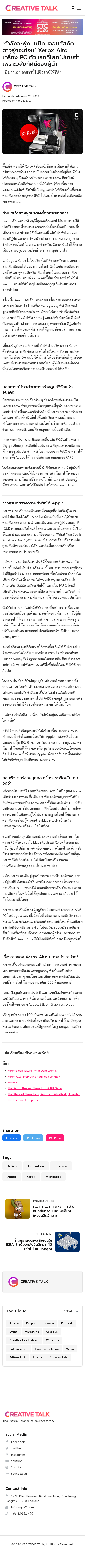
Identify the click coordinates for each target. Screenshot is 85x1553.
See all (69, 1311)
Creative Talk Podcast (24, 1340)
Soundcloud (18, 1473)
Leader (37, 1357)
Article (12, 1166)
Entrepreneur (19, 1348)
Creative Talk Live (47, 1348)
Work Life (52, 1340)
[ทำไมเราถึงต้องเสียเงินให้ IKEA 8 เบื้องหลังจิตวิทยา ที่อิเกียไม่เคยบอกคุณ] (66, 1242)
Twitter (15, 1448)
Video (70, 1348)
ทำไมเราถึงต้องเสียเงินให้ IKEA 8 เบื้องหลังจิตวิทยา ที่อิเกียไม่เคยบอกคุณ (29, 1245)
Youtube (16, 1461)
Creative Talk (58, 1357)
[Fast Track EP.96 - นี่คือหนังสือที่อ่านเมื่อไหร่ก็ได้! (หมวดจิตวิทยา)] (19, 1209)
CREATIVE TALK (34, 1281)
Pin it (57, 1137)
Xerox (31, 1176)
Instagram (17, 1454)
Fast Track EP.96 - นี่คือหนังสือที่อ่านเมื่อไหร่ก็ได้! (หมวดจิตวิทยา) (53, 1211)
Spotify (15, 1467)
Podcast (66, 1323)
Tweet (35, 1137)
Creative (52, 1331)
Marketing (32, 1331)
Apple (11, 1176)
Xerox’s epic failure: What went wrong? (32, 1070)
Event (13, 1331)
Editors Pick (18, 1357)
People (30, 1323)
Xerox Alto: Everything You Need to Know (34, 1076)
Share (13, 1137)
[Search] (79, 8)
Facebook (17, 1442)
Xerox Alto (15, 1082)
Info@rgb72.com (22, 1507)
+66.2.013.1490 (21, 1513)
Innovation (36, 1166)
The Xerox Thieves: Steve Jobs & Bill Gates (35, 1088)
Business (61, 1166)
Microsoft (53, 1176)
